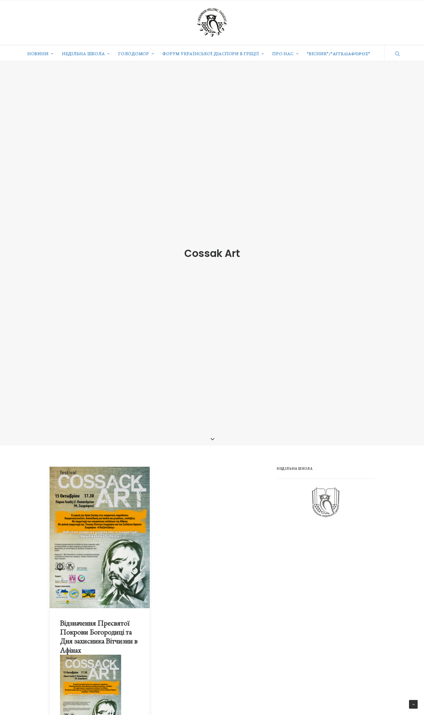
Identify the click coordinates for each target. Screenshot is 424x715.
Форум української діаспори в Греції (210, 53)
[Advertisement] (320, 569)
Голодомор (133, 53)
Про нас (282, 53)
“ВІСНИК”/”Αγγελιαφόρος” (338, 53)
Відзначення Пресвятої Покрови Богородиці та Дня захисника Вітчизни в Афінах (99, 636)
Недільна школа (83, 53)
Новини (38, 53)
